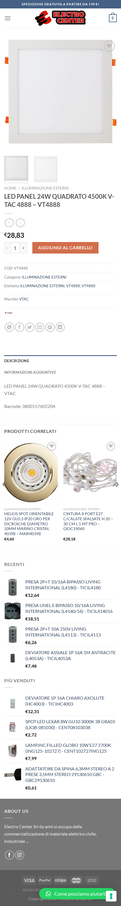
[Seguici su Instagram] (19, 855)
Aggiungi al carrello (65, 247)
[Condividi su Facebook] (19, 327)
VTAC (24, 299)
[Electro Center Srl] (61, 18)
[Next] (107, 95)
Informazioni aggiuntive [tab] (30, 372)
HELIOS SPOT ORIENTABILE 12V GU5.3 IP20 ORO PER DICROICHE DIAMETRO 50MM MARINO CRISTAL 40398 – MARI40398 (29, 524)
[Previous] (13, 95)
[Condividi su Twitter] (29, 327)
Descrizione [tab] (16, 361)
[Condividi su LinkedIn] (60, 327)
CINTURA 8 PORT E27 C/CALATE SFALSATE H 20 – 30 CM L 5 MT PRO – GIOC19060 (88, 521)
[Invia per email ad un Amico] (39, 327)
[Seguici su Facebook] (9, 855)
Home (10, 188)
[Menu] (7, 18)
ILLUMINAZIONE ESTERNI (45, 188)
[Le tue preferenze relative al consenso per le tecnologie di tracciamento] (111, 896)
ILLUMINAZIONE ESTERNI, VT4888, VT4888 (57, 286)
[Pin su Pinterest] (50, 327)
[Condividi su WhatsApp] (9, 327)
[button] (77, 893)
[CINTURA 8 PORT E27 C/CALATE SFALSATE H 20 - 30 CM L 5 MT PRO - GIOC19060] (90, 473)
